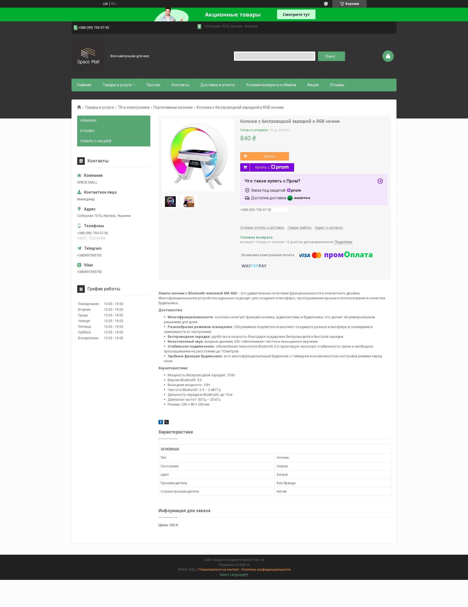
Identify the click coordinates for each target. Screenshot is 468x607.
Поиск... (331, 56)
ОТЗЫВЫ (87, 131)
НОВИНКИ (88, 120)
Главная (84, 85)
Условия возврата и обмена (271, 85)
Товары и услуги (117, 85)
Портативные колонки (173, 107)
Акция (313, 85)
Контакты (180, 85)
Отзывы (337, 85)
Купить (269, 156)
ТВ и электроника (134, 107)
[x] (166, 423)
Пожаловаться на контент (219, 569)
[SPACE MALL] (88, 55)
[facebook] (160, 423)
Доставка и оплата (217, 85)
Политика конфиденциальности (266, 569)
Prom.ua (258, 560)
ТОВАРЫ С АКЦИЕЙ (95, 141)
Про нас (153, 85)
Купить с (262, 167)
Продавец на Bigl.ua (234, 565)
